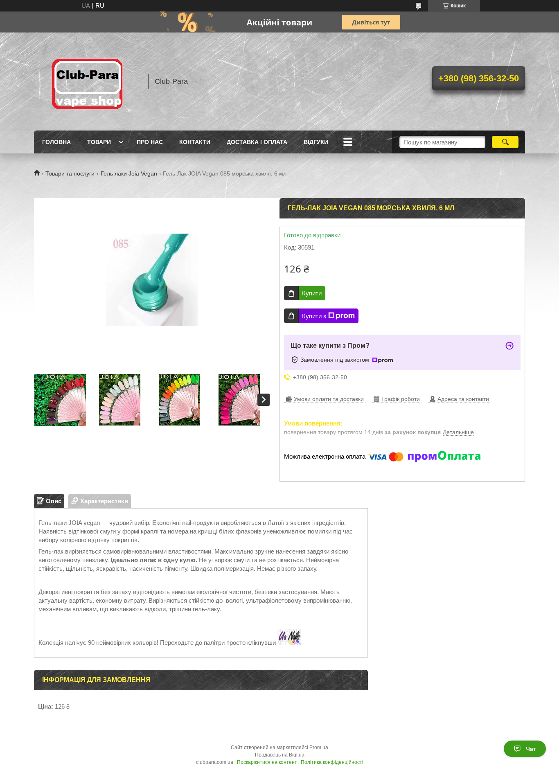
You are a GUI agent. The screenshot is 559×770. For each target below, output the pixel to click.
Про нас (150, 142)
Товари (99, 142)
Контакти (194, 142)
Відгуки (316, 142)
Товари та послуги (70, 173)
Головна (56, 142)
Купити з (314, 316)
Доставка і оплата (257, 142)
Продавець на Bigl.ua (279, 755)
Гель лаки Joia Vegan (129, 173)
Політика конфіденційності (332, 762)
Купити (312, 293)
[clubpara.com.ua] (87, 81)
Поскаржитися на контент (267, 762)
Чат (531, 748)
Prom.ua (318, 747)
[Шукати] (505, 142)
